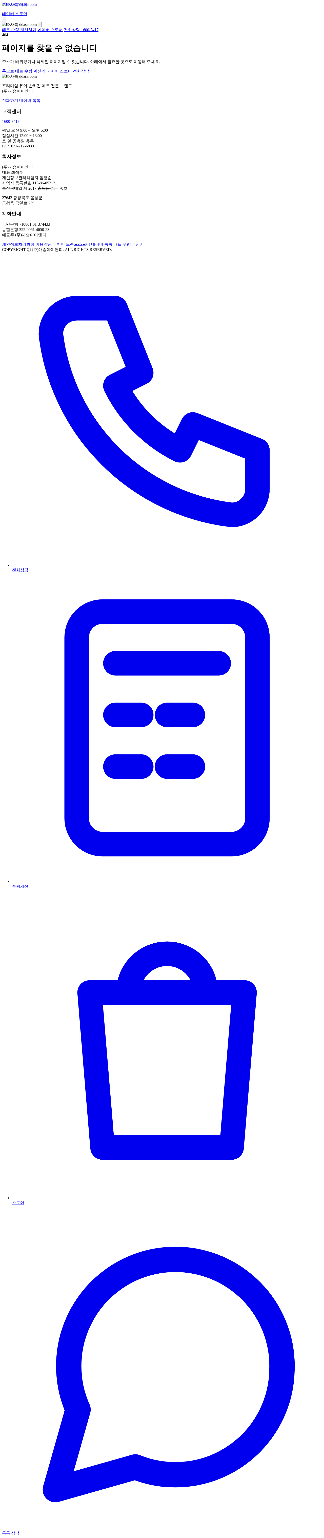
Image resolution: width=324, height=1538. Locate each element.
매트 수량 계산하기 (19, 30)
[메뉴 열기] (4, 19)
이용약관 (43, 244)
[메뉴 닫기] (40, 24)
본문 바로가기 (14, 4)
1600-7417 (10, 121)
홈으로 (8, 71)
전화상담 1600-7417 (81, 30)
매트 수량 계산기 (30, 71)
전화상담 (81, 71)
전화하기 (10, 100)
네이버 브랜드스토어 (71, 244)
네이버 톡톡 (29, 100)
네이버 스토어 (14, 14)
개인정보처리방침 (18, 244)
